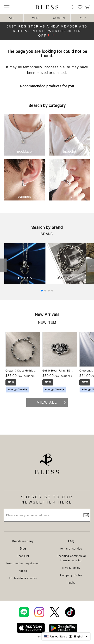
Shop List (23, 556)
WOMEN (58, 18)
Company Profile (71, 575)
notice (23, 570)
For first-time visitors (23, 578)
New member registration (22, 563)
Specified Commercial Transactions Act (71, 558)
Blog (23, 548)
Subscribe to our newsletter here (47, 499)
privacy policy (71, 567)
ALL (11, 18)
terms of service (71, 548)
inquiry (71, 582)
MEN (35, 18)
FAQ (71, 541)
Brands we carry (23, 541)
